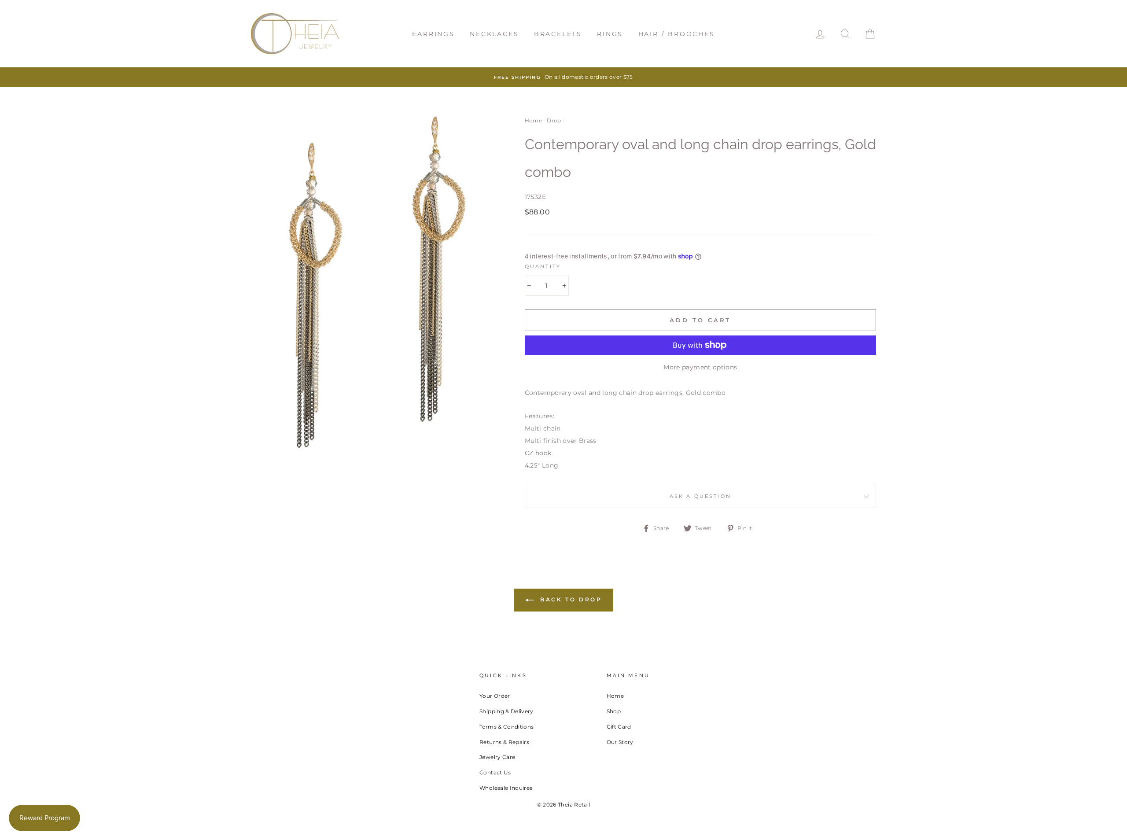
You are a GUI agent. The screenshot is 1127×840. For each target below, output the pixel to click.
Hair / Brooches (676, 34)
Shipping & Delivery (506, 711)
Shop (614, 711)
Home (533, 120)
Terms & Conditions (506, 726)
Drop (554, 120)
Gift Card (619, 726)
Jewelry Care (497, 757)
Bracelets (558, 34)
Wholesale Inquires (505, 788)
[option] (563, 77)
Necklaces (494, 34)
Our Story (620, 742)
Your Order (494, 696)
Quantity (543, 266)
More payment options (700, 367)
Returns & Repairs (504, 742)
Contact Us (495, 772)
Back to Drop (570, 599)
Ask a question (700, 496)
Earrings (433, 34)
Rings (610, 34)
